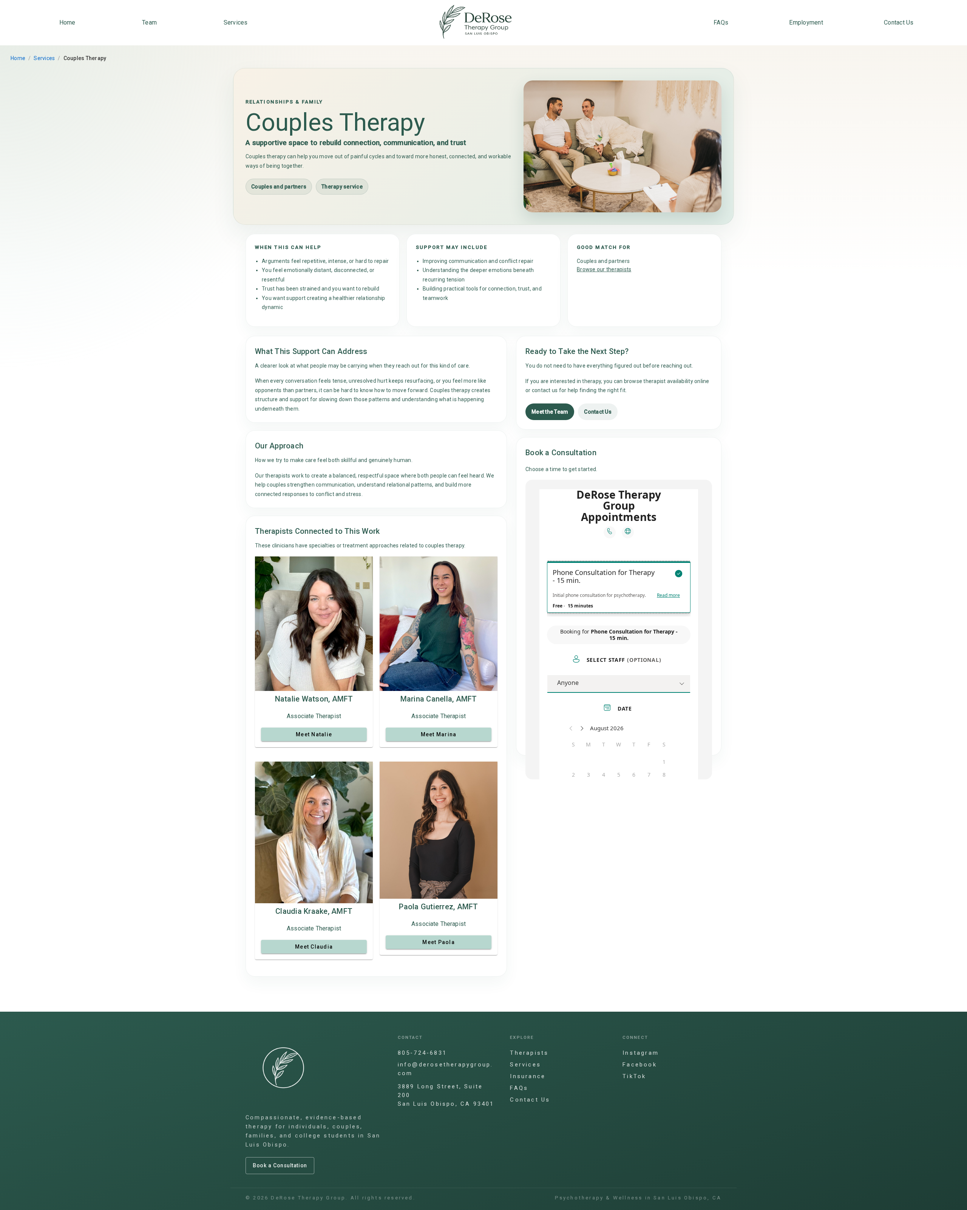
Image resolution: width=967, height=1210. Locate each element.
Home (67, 22)
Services (236, 22)
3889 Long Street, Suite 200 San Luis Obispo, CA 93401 (446, 1095)
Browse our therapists (604, 269)
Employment (806, 22)
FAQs (721, 22)
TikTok (634, 1076)
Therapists (529, 1052)
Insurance (527, 1076)
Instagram (641, 1052)
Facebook (640, 1064)
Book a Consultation (280, 1165)
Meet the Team (549, 411)
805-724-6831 (422, 1052)
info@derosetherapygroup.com (445, 1069)
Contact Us (899, 22)
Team (149, 22)
